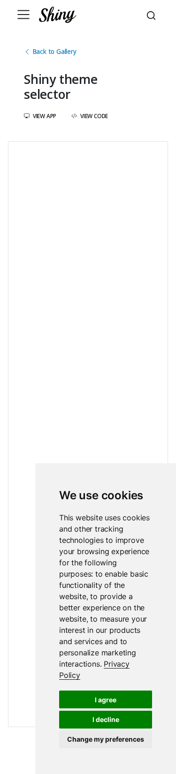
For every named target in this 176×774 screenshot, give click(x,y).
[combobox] (152, 14)
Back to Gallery (54, 51)
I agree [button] (105, 700)
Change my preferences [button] (105, 739)
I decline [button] (105, 719)
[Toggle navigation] (23, 14)
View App (43, 116)
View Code (93, 116)
